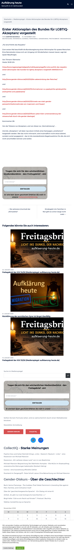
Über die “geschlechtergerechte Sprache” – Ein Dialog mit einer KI (29, 491)
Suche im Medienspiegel (13, 371)
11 (46, 519)
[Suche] (68, 375)
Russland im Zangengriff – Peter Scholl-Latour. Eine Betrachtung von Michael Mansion (37, 473)
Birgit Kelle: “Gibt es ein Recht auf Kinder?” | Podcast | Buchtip (27, 498)
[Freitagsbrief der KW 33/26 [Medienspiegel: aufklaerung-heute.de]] (37, 336)
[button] (68, 4)
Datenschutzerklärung (28, 197)
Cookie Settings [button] (8, 548)
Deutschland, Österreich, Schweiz (15, 38)
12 (55, 519)
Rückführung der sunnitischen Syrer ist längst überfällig (26, 316)
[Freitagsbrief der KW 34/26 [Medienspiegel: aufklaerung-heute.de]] (37, 248)
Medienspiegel (19, 19)
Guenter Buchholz (13, 36)
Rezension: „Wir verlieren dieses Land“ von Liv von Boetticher (27, 460)
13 (65, 519)
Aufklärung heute (11, 2)
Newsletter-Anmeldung (13, 425)
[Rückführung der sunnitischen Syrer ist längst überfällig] (37, 292)
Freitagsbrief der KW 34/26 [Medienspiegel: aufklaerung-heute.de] (30, 272)
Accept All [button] (20, 548)
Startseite (7, 19)
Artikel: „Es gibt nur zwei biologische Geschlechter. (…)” (25, 495)
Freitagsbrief (54, 38)
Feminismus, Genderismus (38, 38)
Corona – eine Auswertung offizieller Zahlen (20, 470)
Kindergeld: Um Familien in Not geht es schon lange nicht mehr (54, 211)
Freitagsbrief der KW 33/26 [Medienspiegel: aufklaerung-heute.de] (30, 360)
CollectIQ (33, 432)
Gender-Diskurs (13, 432)
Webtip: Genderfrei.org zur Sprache (17, 502)
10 (37, 519)
